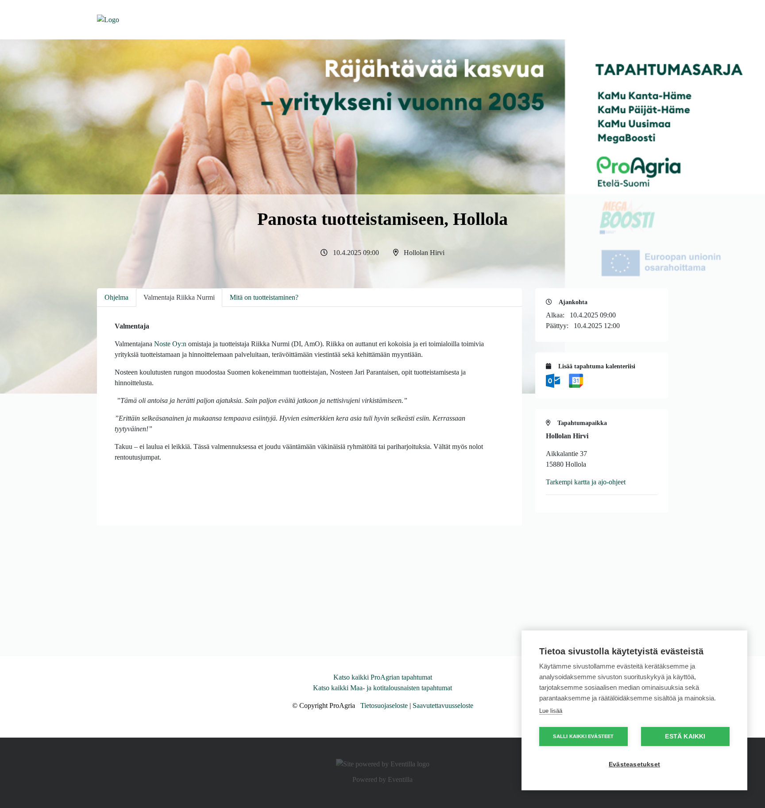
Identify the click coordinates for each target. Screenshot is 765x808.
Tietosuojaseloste (384, 705)
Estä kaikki (685, 736)
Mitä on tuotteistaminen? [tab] (264, 297)
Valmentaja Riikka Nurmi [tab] (179, 297)
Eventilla (400, 779)
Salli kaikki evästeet (583, 736)
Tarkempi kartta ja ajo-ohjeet (586, 482)
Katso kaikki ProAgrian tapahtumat (382, 677)
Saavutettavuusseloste (443, 705)
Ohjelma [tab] (116, 297)
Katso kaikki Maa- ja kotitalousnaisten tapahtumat (382, 688)
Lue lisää (550, 710)
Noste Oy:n (170, 344)
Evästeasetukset (634, 764)
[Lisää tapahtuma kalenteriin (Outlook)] (554, 380)
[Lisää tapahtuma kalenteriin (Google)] (576, 380)
